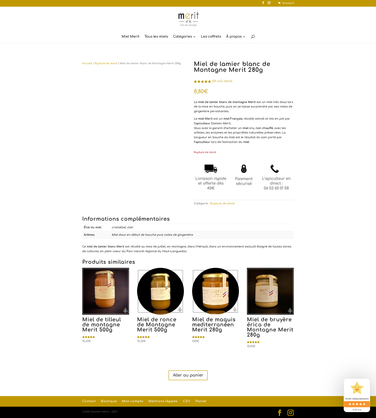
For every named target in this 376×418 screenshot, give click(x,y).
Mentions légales (163, 401)
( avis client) (222, 81)
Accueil (87, 63)
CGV (186, 401)
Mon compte (132, 401)
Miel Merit (130, 36)
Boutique (109, 401)
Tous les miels (156, 36)
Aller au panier (188, 375)
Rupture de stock (106, 63)
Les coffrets (211, 36)
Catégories (182, 36)
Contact (89, 401)
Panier (201, 401)
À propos (234, 36)
